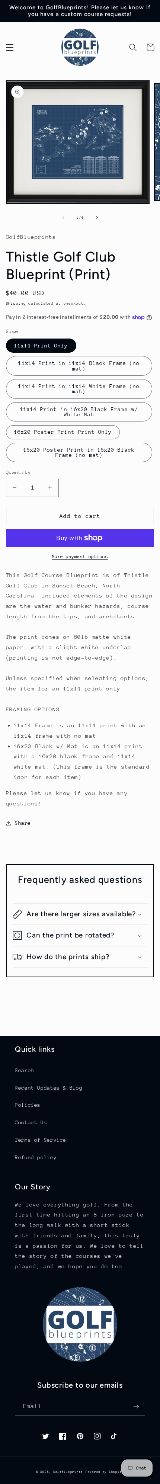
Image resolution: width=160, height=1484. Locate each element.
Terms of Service (40, 1140)
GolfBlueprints (68, 1472)
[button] (9, 47)
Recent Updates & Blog (48, 1088)
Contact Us (31, 1122)
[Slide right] (97, 218)
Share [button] (23, 823)
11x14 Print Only (41, 346)
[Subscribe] (136, 1407)
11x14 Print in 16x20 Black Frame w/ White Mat (79, 412)
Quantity (18, 472)
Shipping (16, 303)
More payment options (80, 556)
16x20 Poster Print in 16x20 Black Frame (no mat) (79, 452)
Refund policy (36, 1157)
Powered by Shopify (105, 1472)
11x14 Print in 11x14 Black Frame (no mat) (79, 366)
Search (24, 1070)
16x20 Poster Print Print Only (63, 432)
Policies (28, 1105)
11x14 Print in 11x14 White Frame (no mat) (79, 389)
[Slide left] (63, 218)
